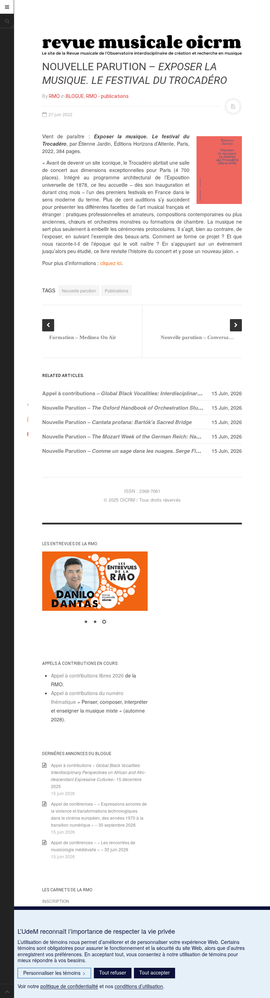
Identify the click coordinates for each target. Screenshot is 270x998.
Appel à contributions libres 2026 (87, 675)
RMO (54, 96)
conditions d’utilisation (139, 986)
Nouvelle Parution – (125, 407)
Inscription (55, 901)
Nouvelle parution (79, 290)
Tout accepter (154, 972)
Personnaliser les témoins (54, 972)
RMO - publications (107, 96)
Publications (116, 290)
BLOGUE (75, 96)
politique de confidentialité (69, 986)
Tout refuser (112, 972)
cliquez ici (111, 262)
